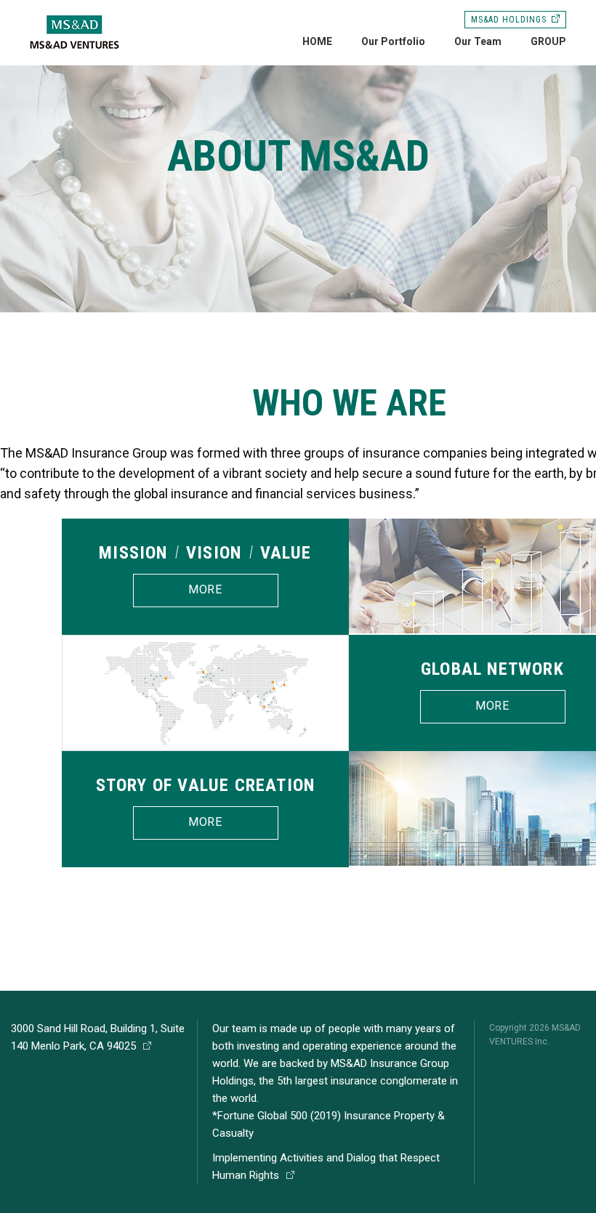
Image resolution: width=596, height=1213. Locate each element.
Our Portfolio (393, 41)
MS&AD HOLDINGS (508, 20)
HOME (317, 41)
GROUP (548, 41)
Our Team (478, 41)
